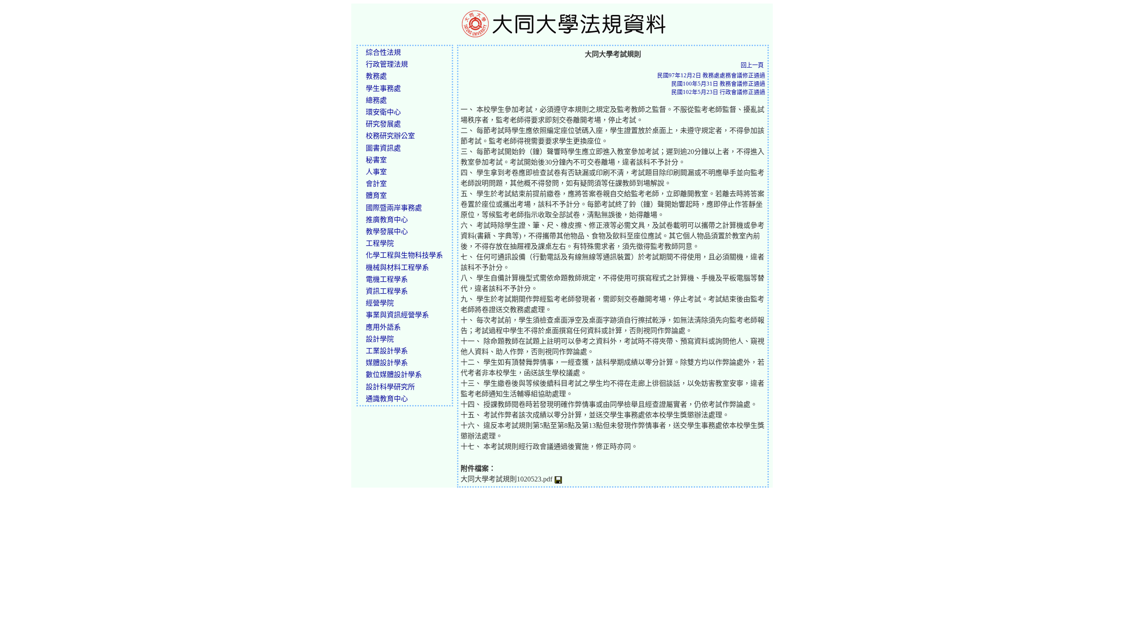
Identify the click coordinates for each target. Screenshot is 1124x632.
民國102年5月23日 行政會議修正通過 (718, 92)
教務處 (376, 76)
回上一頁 (752, 65)
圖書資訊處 (383, 148)
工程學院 (380, 243)
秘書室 (376, 160)
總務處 (376, 100)
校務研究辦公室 (390, 136)
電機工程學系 (387, 279)
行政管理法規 (387, 64)
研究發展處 (383, 124)
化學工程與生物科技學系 (404, 255)
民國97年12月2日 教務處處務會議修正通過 (711, 75)
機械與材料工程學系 (397, 267)
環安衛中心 (383, 112)
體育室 (376, 195)
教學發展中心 (387, 231)
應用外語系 (383, 327)
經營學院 (380, 303)
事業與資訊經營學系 (397, 315)
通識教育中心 (387, 398)
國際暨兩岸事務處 (394, 208)
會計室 (376, 183)
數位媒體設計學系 (394, 374)
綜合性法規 (383, 52)
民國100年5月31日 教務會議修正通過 (718, 84)
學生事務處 (383, 88)
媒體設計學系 (387, 362)
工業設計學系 (387, 351)
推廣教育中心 (387, 219)
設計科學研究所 (390, 387)
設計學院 (380, 339)
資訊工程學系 (387, 291)
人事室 (376, 172)
